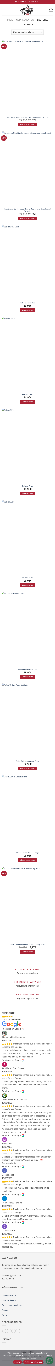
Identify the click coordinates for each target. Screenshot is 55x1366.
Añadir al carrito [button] (27, 124)
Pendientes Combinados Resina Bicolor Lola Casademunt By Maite (27, 210)
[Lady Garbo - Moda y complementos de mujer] (27, 10)
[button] (3, 9)
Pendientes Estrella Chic (27, 670)
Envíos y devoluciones (12, 1305)
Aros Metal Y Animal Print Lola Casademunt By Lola (27, 117)
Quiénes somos (9, 1295)
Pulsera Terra (27, 394)
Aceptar (17, 1362)
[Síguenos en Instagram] (9, 1331)
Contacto (6, 1310)
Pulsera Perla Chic (27, 303)
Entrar (4, 1315)
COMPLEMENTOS (25, 20)
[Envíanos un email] (18, 1331)
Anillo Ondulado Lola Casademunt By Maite (27, 944)
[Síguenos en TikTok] (13, 1331)
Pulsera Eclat (27, 486)
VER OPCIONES (27, 310)
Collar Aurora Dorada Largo (27, 853)
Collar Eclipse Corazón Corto (27, 761)
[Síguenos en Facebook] (4, 1331)
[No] (51, 1359)
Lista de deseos (9, 1300)
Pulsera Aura (27, 578)
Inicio (10, 20)
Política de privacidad (33, 1362)
